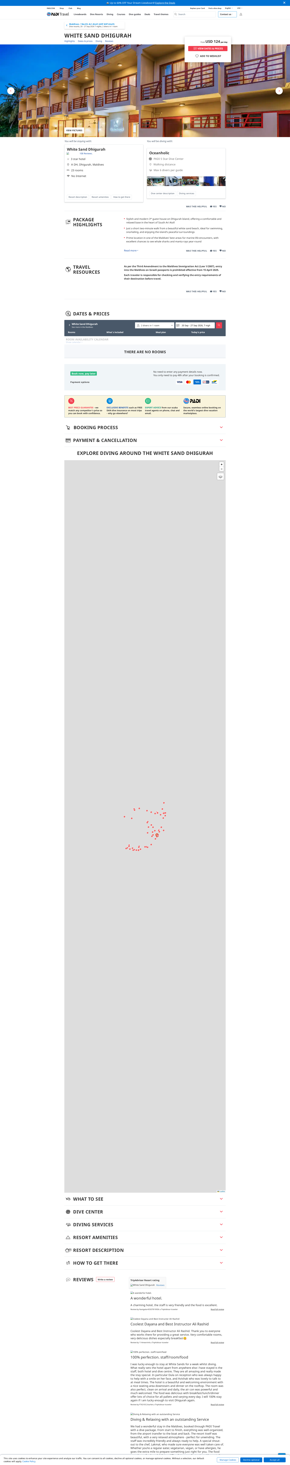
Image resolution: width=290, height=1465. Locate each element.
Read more (130, 250)
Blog (79, 8)
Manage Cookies (228, 1459)
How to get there (121, 197)
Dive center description (162, 193)
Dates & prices (85, 41)
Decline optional (251, 1459)
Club (70, 8)
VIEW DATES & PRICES (210, 48)
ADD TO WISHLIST (210, 56)
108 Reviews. (86, 153)
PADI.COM (51, 8)
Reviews (109, 41)
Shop (62, 8)
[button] (152, 836)
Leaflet (222, 1191)
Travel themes (161, 14)
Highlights (69, 41)
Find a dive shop (214, 8)
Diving (110, 14)
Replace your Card (197, 8)
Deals (147, 14)
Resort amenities (100, 197)
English (228, 8)
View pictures (74, 130)
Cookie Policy (28, 1461)
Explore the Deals (165, 3)
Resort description (78, 197)
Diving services (186, 193)
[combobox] (194, 14)
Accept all (275, 1459)
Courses (121, 14)
